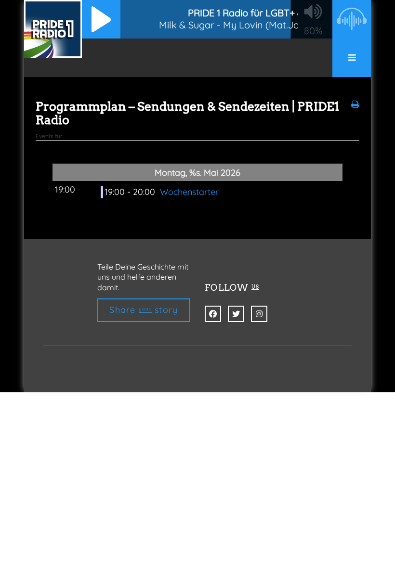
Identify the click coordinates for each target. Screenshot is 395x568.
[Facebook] (213, 314)
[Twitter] (236, 314)
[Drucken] (355, 104)
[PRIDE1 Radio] (53, 29)
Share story (143, 309)
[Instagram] (259, 314)
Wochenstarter (189, 191)
